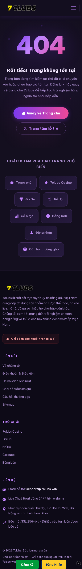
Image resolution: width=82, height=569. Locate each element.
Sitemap (9, 404)
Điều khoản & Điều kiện (18, 373)
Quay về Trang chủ (43, 113)
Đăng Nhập (54, 564)
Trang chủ (23, 183)
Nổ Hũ (58, 199)
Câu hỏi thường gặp (44, 249)
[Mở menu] (73, 8)
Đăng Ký (27, 564)
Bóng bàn (59, 216)
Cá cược (27, 216)
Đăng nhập (44, 233)
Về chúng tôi (11, 366)
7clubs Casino (61, 183)
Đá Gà (30, 199)
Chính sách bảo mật (17, 381)
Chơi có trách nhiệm (17, 389)
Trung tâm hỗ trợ (43, 128)
